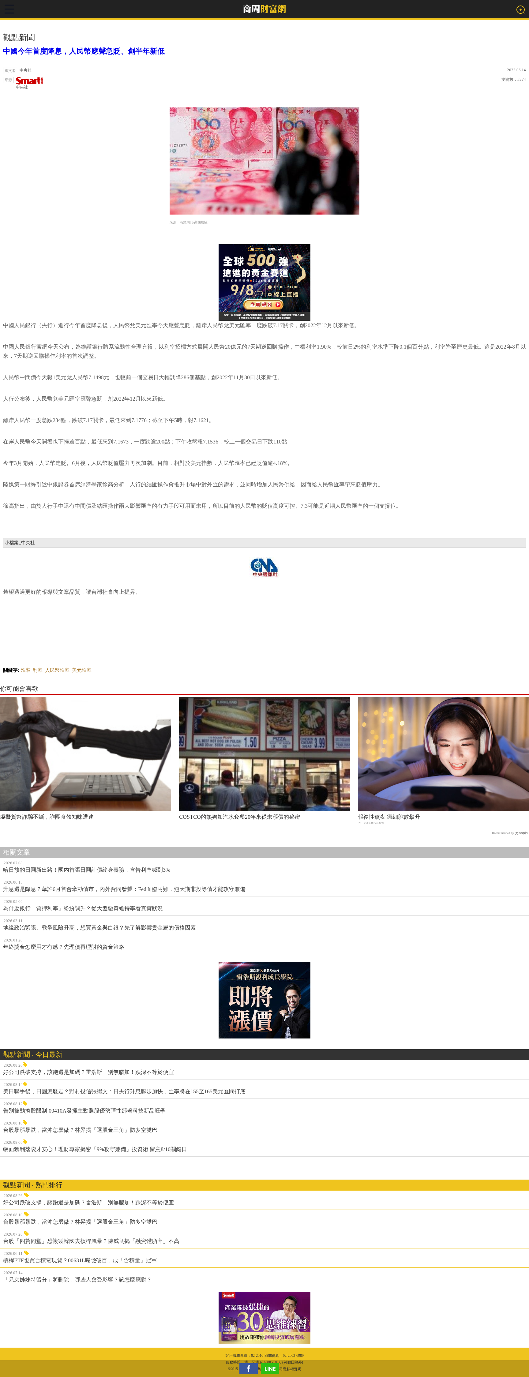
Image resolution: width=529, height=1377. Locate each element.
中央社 (22, 87)
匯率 (25, 670)
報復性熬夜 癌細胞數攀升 (389, 817)
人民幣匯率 (57, 670)
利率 (38, 670)
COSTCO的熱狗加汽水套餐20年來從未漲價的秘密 (239, 817)
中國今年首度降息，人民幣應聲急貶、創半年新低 (84, 51)
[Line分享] (271, 1368)
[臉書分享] (250, 1368)
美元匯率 (82, 670)
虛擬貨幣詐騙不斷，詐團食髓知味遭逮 (47, 817)
